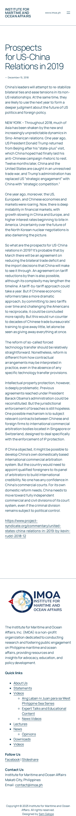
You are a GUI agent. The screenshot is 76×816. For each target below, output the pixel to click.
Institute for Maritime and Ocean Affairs (18, 12)
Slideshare (30, 759)
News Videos (31, 718)
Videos (19, 693)
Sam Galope (46, 814)
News (18, 729)
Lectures (20, 724)
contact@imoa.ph (29, 785)
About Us (20, 683)
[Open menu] (68, 12)
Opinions (29, 734)
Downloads (22, 739)
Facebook (12, 759)
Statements (23, 688)
